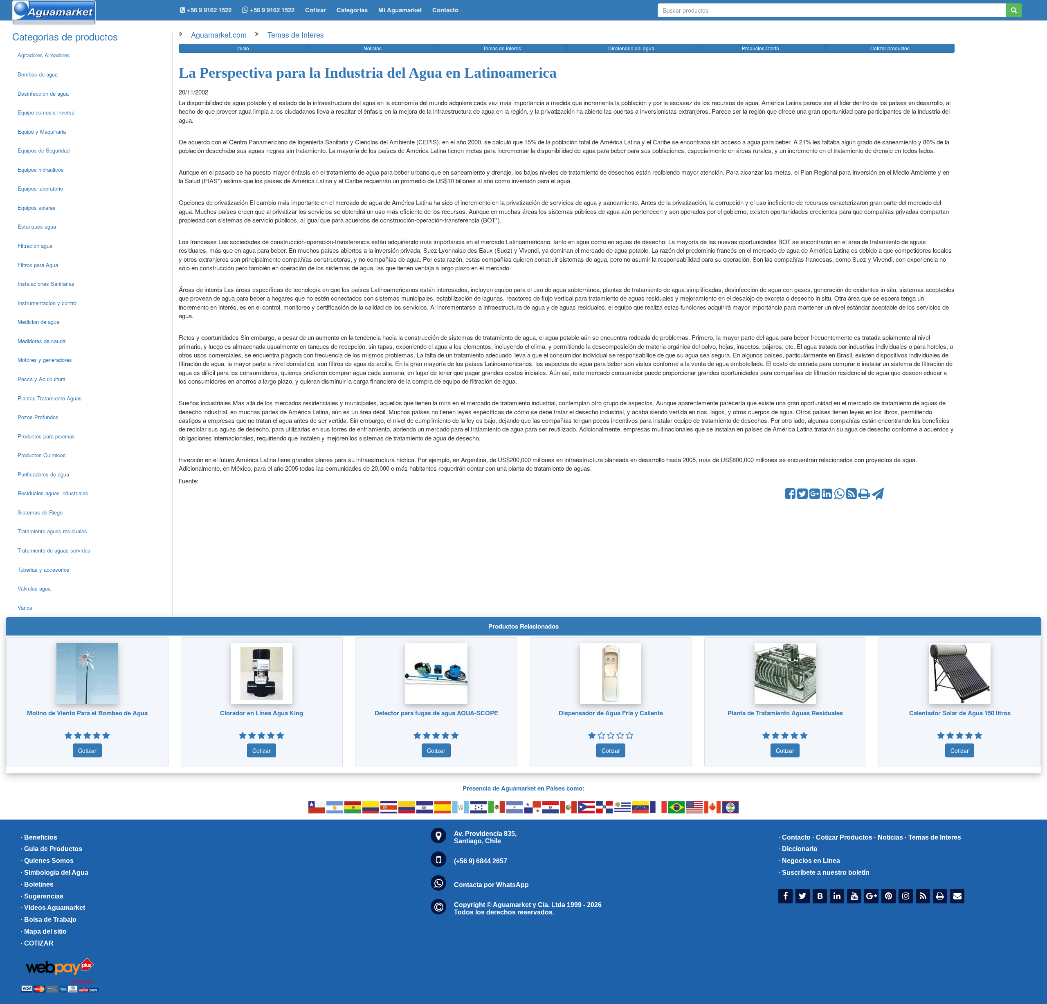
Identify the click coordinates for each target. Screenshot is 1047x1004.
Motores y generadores (45, 360)
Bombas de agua (38, 74)
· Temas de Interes (933, 837)
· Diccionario (798, 848)
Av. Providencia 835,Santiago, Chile (485, 837)
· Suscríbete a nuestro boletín (824, 872)
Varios (25, 607)
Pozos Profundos (38, 417)
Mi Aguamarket (400, 9)
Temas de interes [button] (502, 48)
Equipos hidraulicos (41, 169)
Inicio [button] (243, 48)
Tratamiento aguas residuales (52, 531)
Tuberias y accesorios (44, 569)
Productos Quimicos (42, 455)
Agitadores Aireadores (44, 55)
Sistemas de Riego (40, 512)
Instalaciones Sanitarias (46, 283)
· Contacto (794, 837)
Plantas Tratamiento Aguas (50, 398)
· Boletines (37, 884)
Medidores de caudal (42, 341)
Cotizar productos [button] (890, 48)
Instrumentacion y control (48, 303)
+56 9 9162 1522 (271, 9)
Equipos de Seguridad (44, 150)
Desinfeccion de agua (43, 93)
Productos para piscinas (46, 436)
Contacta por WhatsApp (491, 884)
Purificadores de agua (43, 474)
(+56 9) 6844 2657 (480, 861)
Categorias (352, 9)
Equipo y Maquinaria (42, 131)
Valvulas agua (34, 588)
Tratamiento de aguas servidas (54, 550)
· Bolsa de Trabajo (48, 919)
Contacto (445, 9)
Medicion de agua (38, 322)
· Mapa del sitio (43, 931)
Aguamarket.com (219, 34)
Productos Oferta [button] (760, 48)
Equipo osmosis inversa (46, 112)
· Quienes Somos (47, 860)
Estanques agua (37, 226)
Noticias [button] (373, 48)
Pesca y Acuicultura (41, 379)
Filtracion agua (35, 245)
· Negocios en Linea (809, 860)
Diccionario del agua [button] (631, 48)
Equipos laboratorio (40, 188)
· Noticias (888, 837)
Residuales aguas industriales (53, 493)
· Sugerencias (41, 896)
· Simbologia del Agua (54, 872)
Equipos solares (37, 207)
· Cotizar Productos (842, 837)
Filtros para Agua (38, 265)
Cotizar (315, 9)
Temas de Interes (295, 34)
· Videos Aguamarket (52, 907)
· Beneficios (38, 837)
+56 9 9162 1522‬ (208, 9)
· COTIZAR (37, 943)
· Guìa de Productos (51, 848)
